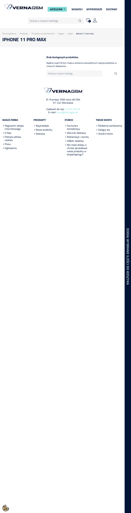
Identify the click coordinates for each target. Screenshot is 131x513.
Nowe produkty (44, 129)
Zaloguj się (104, 129)
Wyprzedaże (94, 9)
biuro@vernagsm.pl (67, 112)
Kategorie (58, 9)
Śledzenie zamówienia (110, 125)
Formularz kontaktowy (73, 127)
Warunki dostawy (76, 132)
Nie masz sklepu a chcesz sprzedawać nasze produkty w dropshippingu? (77, 149)
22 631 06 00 (72, 109)
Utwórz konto (105, 133)
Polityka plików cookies (13, 138)
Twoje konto (104, 120)
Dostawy (111, 9)
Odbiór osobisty (75, 140)
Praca (8, 144)
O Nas (8, 132)
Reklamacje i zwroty (78, 136)
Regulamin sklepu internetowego (14, 127)
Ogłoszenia (11, 148)
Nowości (77, 9)
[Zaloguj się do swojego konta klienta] (95, 20)
